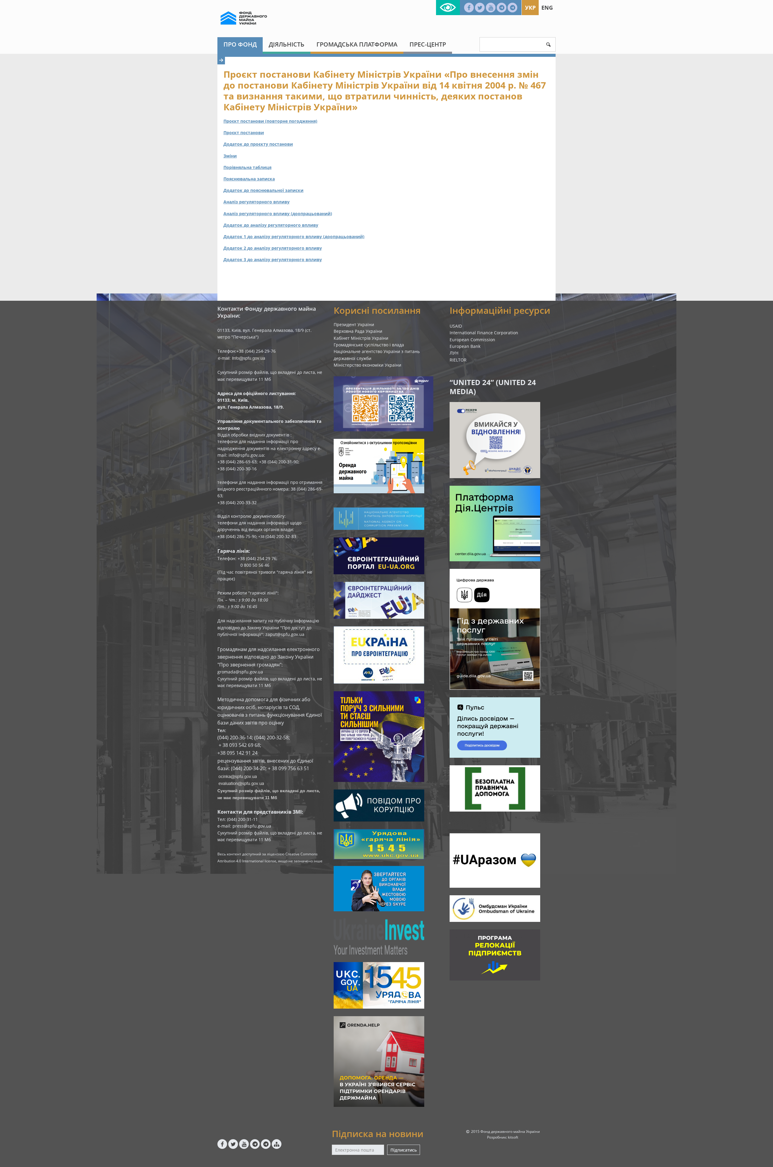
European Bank (465, 346)
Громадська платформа (356, 44)
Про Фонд (240, 44)
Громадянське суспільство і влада (369, 345)
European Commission (472, 339)
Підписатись (403, 1150)
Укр (530, 7)
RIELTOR (458, 360)
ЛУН (454, 353)
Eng (547, 7)
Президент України (354, 324)
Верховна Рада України (358, 331)
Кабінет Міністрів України (361, 338)
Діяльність (286, 44)
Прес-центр (427, 44)
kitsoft (513, 1137)
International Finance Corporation (484, 333)
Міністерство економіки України (367, 365)
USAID (456, 326)
